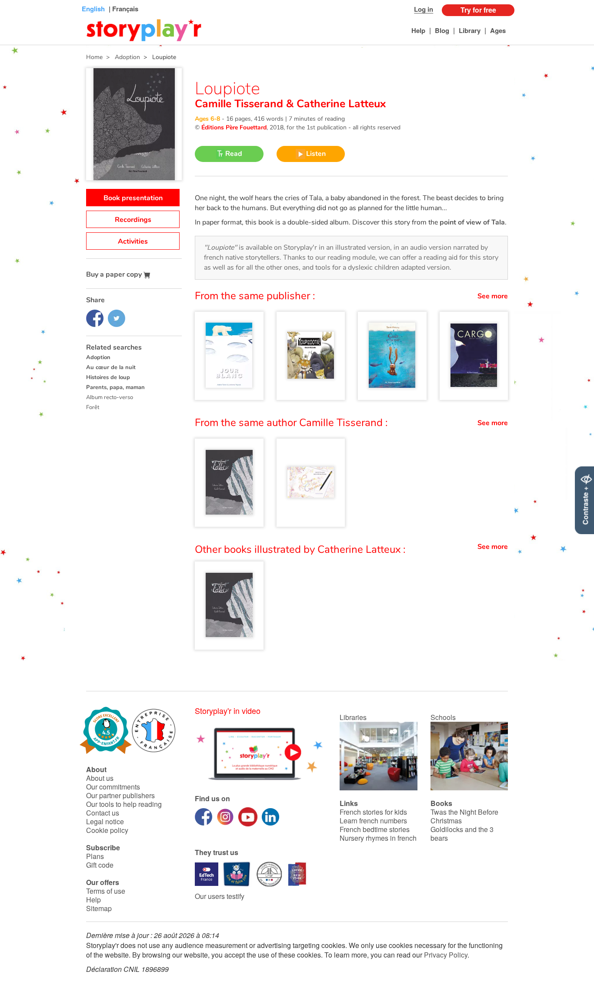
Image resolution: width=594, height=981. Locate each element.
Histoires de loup (108, 377)
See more (492, 296)
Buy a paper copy (114, 274)
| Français (122, 8)
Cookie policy (107, 830)
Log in (423, 9)
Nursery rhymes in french (378, 838)
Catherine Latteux (340, 103)
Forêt (92, 407)
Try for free (478, 10)
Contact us (102, 813)
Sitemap (99, 908)
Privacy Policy (445, 955)
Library (470, 30)
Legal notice (105, 821)
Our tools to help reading (124, 804)
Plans (95, 856)
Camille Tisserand (240, 103)
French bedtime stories (375, 829)
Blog (442, 30)
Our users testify (219, 896)
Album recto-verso (109, 397)
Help (418, 30)
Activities (133, 241)
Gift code (99, 865)
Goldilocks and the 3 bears (462, 833)
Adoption (98, 357)
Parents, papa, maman (115, 387)
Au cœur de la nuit (111, 367)
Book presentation (133, 198)
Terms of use (105, 891)
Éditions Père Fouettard (234, 127)
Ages (498, 30)
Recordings (133, 220)
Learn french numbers (373, 821)
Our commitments (113, 787)
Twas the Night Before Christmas (464, 816)
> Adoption (121, 57)
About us (99, 778)
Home (94, 57)
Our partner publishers (120, 795)
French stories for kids (373, 812)
